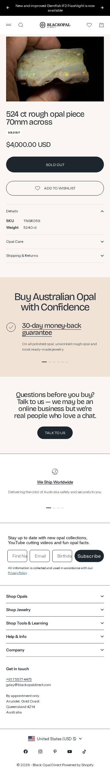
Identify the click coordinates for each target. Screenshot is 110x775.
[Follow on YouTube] (69, 751)
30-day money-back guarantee (51, 329)
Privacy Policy (17, 573)
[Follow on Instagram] (40, 751)
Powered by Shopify (78, 765)
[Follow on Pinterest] (55, 751)
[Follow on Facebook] (25, 751)
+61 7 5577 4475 (19, 679)
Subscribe (89, 556)
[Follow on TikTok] (84, 751)
